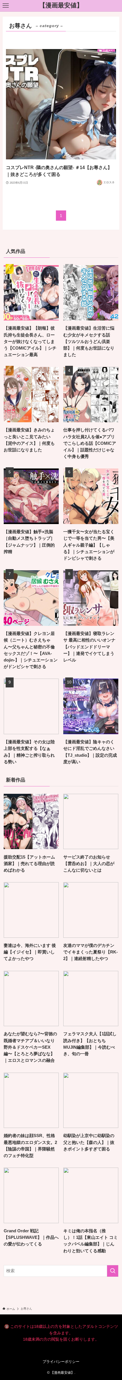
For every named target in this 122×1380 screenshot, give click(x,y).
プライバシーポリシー (61, 1361)
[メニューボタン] (5, 5)
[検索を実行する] (112, 1271)
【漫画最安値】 (61, 6)
